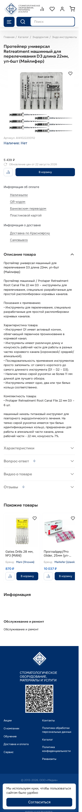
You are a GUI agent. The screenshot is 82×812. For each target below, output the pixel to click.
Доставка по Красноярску (30, 230)
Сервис (9, 747)
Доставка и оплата (16, 739)
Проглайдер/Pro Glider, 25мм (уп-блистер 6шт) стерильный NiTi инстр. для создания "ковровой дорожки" (57, 549)
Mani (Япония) (25, 557)
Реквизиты (49, 754)
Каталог (23, 37)
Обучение (10, 731)
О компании (11, 723)
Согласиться (39, 802)
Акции (8, 716)
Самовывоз (19, 237)
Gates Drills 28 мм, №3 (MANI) (19, 549)
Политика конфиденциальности (56, 744)
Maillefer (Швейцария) (63, 557)
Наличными (19, 192)
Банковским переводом (28, 206)
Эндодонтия (40, 37)
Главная (9, 37)
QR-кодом (17, 199)
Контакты (48, 716)
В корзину (45, 169)
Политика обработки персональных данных (56, 725)
